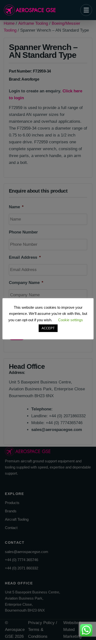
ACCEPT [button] (48, 328)
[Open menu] (86, 10)
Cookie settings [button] (70, 320)
